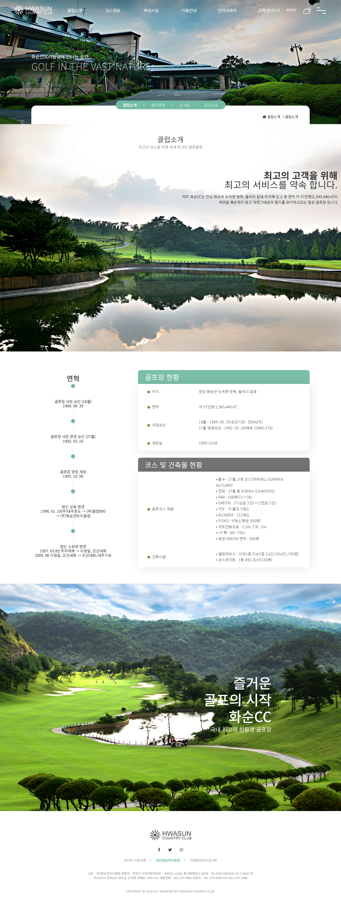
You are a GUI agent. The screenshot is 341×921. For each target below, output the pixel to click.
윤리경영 (158, 105)
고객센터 (265, 10)
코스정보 (112, 10)
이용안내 (189, 10)
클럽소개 (74, 10)
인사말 (185, 105)
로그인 (276, 10)
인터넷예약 (227, 10)
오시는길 (211, 105)
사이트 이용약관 (135, 860)
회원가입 (291, 10)
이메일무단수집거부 (203, 860)
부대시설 (151, 10)
